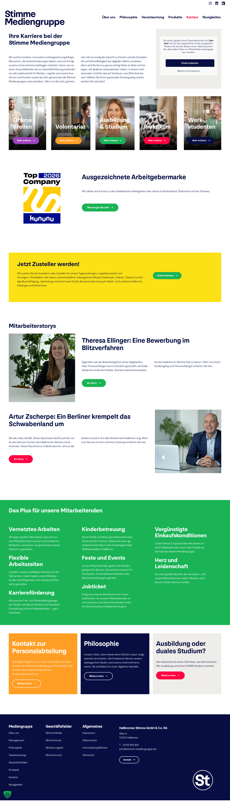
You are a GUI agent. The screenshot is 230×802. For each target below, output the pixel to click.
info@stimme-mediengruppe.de (137, 749)
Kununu (103, 191)
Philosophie (15, 747)
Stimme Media (54, 733)
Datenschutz (90, 740)
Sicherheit (88, 755)
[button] (7, 794)
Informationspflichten (95, 747)
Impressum (89, 733)
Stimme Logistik (54, 747)
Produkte (14, 770)
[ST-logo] (203, 771)
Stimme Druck (53, 740)
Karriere (13, 777)
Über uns (14, 733)
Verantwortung (17, 755)
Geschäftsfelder (18, 762)
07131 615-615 (131, 745)
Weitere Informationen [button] (188, 71)
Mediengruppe (20, 726)
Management (16, 740)
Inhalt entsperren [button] (190, 63)
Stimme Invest (54, 755)
